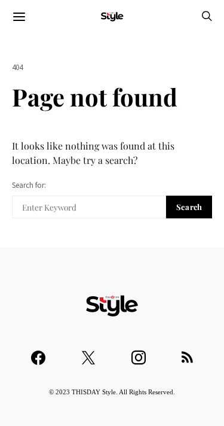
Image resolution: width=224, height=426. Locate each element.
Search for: (29, 185)
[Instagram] (138, 352)
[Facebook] (38, 352)
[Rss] (187, 352)
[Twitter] (88, 352)
